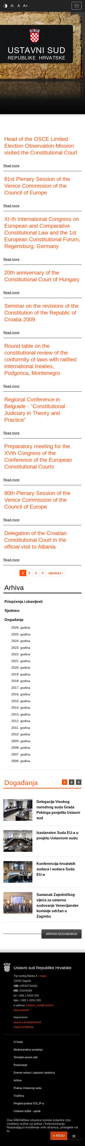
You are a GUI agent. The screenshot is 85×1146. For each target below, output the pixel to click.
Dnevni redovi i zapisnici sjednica (34, 1072)
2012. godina (20, 721)
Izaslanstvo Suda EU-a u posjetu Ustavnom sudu (57, 835)
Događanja (14, 620)
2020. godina (20, 667)
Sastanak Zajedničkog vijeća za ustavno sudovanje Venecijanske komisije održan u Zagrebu (57, 905)
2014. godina (20, 707)
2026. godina (20, 627)
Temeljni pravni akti (25, 1057)
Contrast (6, 6)
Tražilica (19, 1095)
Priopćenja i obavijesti (23, 602)
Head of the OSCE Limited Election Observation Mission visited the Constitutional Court (40, 146)
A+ (25, 6)
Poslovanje (20, 1065)
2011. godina (20, 727)
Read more (11, 165)
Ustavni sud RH (36, 44)
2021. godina (20, 661)
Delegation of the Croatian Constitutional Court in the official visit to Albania (35, 540)
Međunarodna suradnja (28, 1049)
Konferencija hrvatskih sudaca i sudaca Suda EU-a (55, 869)
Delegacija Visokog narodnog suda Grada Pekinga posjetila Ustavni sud (58, 810)
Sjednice (12, 611)
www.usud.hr (21, 1010)
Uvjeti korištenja (23, 1027)
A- (12, 6)
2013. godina (20, 714)
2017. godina (20, 687)
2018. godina (20, 681)
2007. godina (20, 754)
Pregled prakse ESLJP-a (29, 1103)
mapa (42, 976)
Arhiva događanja (61, 934)
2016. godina (20, 694)
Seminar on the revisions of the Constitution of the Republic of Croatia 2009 (41, 312)
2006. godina (20, 761)
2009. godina (20, 741)
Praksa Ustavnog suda (27, 1088)
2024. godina (20, 641)
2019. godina (20, 674)
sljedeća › (55, 573)
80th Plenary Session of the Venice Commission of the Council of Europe (37, 500)
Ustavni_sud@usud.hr (39, 1005)
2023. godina (20, 647)
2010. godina (20, 734)
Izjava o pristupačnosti (27, 1022)
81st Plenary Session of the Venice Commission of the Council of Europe (37, 186)
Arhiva (18, 1080)
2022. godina (20, 654)
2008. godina (20, 747)
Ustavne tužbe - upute (27, 1111)
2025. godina (20, 634)
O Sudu (18, 1042)
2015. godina (20, 701)
